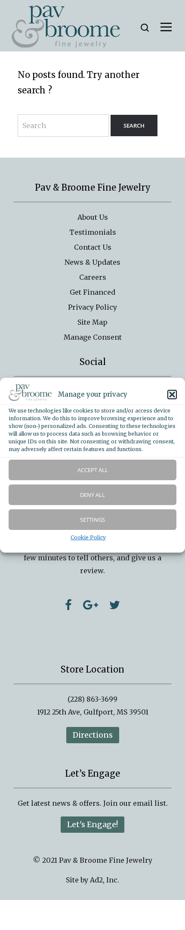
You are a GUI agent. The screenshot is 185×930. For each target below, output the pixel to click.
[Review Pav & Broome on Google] (90, 604)
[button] (172, 394)
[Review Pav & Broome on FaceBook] (68, 604)
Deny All (92, 495)
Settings (92, 519)
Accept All (92, 470)
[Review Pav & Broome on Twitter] (115, 604)
